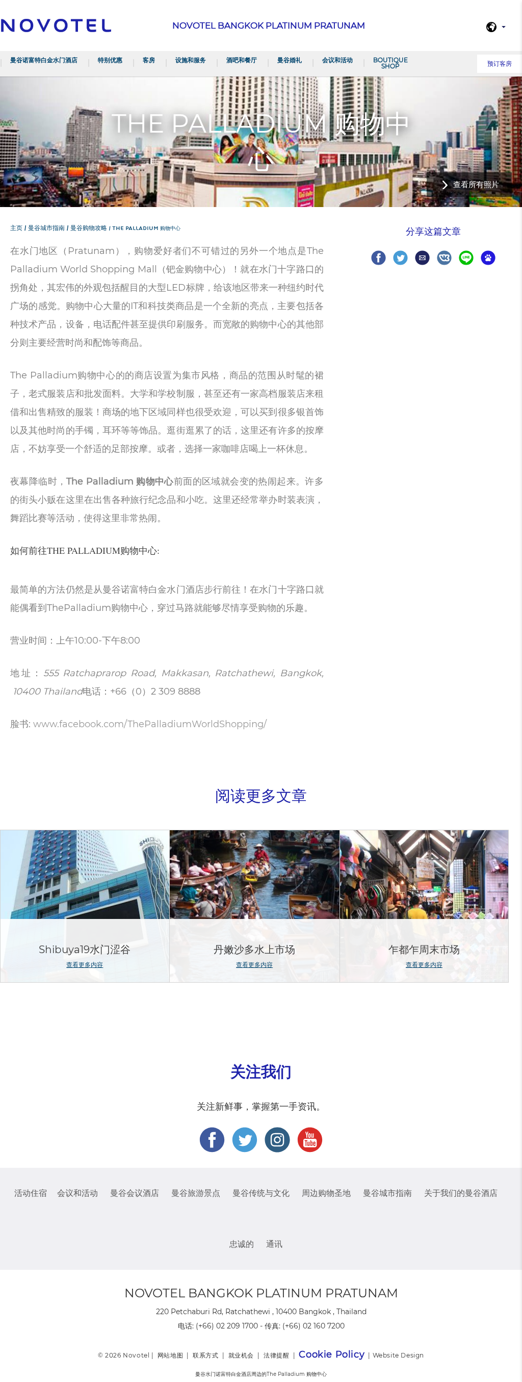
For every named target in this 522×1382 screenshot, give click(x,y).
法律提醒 (276, 1355)
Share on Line (466, 258)
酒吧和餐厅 (241, 60)
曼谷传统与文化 (261, 1193)
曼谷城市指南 (387, 1193)
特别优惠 (110, 60)
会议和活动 (337, 60)
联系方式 (205, 1355)
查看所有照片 (476, 184)
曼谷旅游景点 (195, 1193)
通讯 (274, 1244)
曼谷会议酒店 (134, 1193)
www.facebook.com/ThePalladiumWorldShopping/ (150, 724)
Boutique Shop (390, 63)
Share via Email (422, 258)
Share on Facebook (378, 258)
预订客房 (499, 63)
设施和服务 (190, 60)
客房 (149, 60)
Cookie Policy (331, 1354)
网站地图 (170, 1355)
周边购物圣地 (326, 1193)
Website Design (398, 1355)
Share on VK (444, 258)
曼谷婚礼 (289, 60)
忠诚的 (241, 1244)
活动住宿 (30, 1193)
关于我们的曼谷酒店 (461, 1193)
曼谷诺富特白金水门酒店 (43, 60)
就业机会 (241, 1355)
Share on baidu (488, 258)
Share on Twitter (400, 258)
